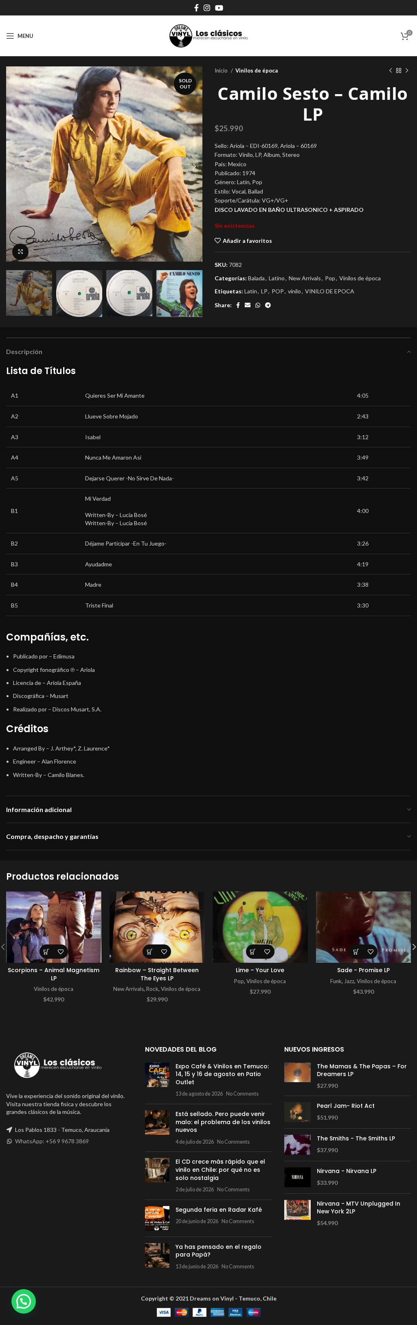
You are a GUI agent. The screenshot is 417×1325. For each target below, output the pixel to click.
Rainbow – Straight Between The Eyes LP (157, 974)
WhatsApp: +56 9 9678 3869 (52, 1141)
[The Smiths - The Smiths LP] (297, 1145)
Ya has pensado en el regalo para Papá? (218, 1251)
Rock (152, 989)
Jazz (349, 981)
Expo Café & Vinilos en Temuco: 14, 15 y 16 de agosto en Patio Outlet (222, 1074)
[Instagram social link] (207, 8)
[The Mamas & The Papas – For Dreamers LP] (297, 1076)
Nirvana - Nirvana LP (346, 1171)
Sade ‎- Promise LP (363, 970)
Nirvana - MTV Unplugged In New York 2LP (358, 1208)
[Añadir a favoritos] (61, 951)
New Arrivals (305, 278)
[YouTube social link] (219, 8)
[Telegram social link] (268, 305)
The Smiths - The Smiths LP (356, 1138)
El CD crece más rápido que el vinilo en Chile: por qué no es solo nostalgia (220, 1170)
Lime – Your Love (260, 970)
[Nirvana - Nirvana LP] (297, 1177)
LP (264, 291)
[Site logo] (208, 35)
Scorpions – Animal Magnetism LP (53, 974)
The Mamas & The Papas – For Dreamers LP (362, 1070)
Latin (250, 291)
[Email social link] (247, 305)
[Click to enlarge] (20, 252)
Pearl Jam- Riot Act (346, 1106)
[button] (47, 951)
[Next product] (407, 71)
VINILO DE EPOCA (329, 291)
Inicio (222, 70)
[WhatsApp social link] (258, 305)
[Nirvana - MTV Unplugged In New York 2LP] (297, 1213)
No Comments (242, 1094)
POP (278, 291)
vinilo (294, 291)
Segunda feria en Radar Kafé (219, 1210)
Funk (336, 981)
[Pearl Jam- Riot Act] (297, 1112)
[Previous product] (390, 71)
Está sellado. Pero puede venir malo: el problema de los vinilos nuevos (223, 1122)
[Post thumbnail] (157, 1080)
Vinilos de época (256, 70)
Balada (256, 278)
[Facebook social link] (196, 8)
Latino (277, 278)
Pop (330, 278)
